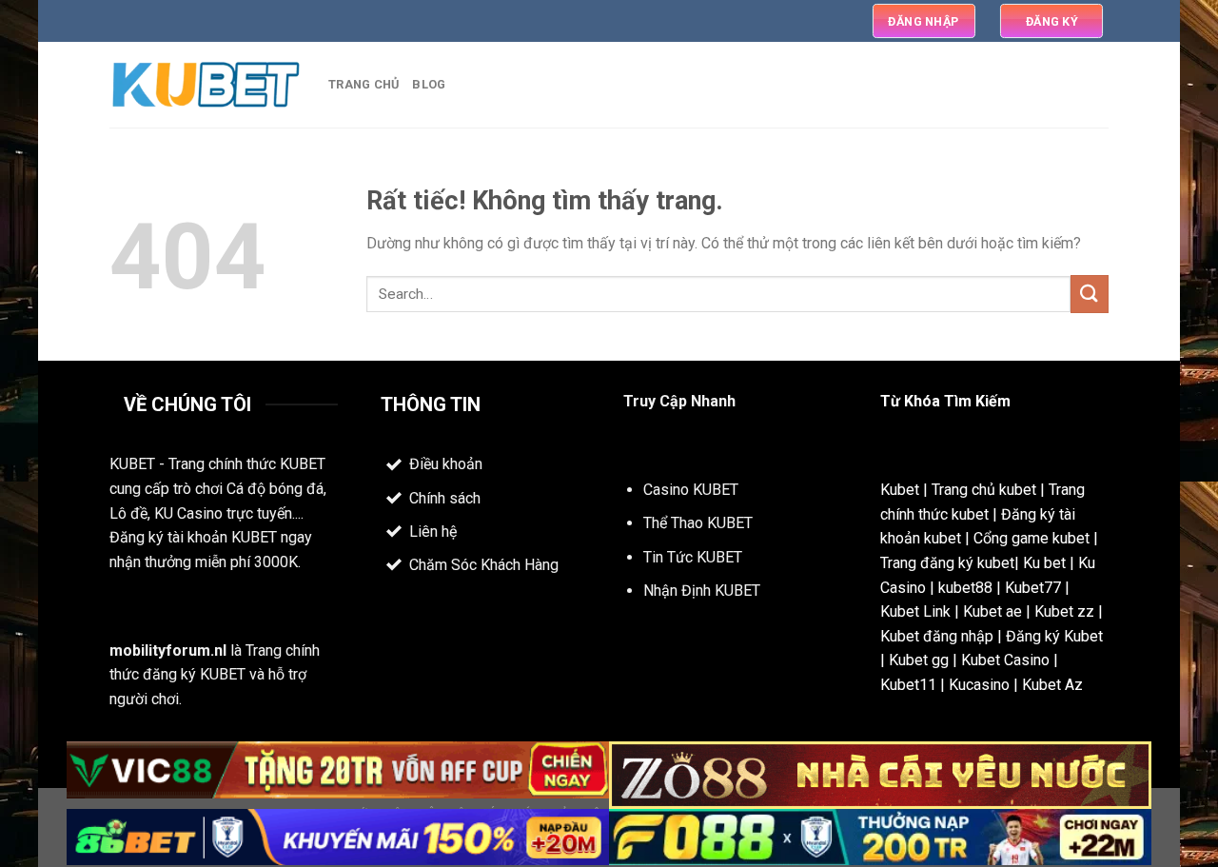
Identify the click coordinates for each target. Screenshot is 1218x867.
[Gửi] (1090, 293)
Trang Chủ (363, 84)
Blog (428, 84)
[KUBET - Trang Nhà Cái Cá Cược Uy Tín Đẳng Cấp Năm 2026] (204, 85)
